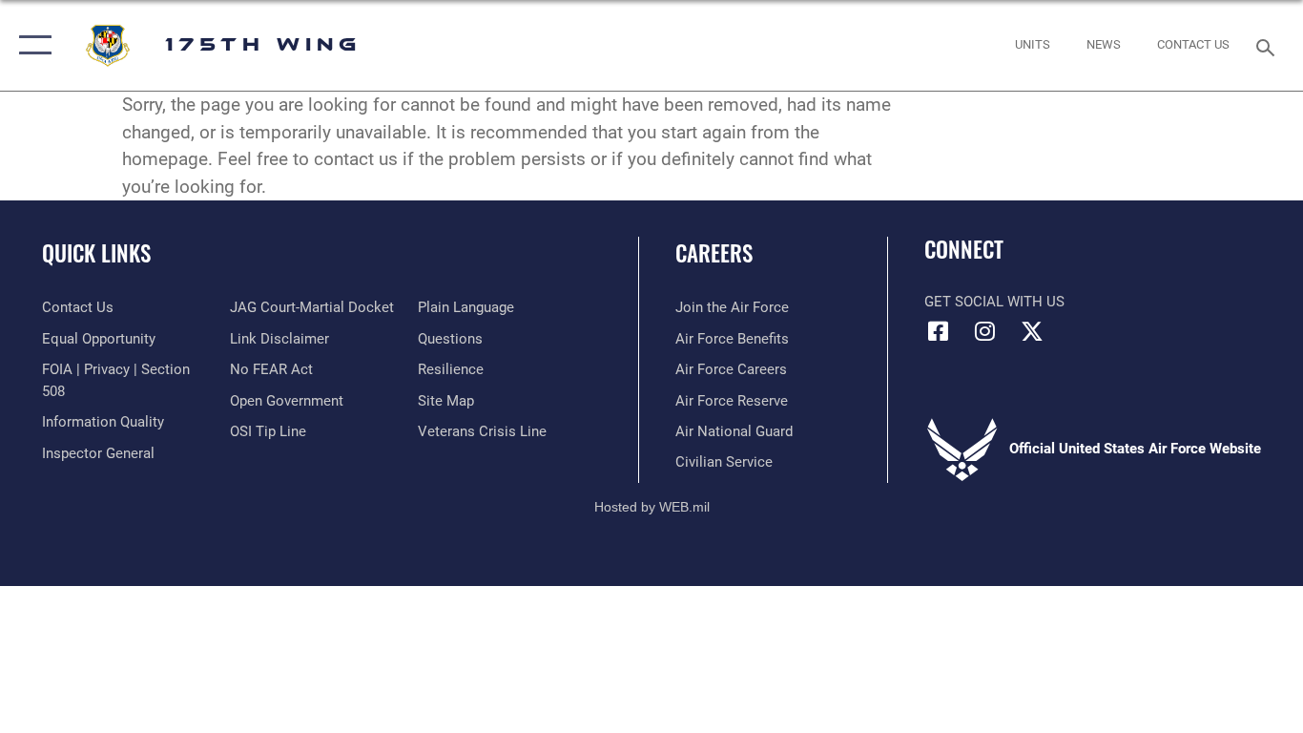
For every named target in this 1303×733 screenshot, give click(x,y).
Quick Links (96, 253)
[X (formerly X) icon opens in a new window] (1032, 331)
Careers (714, 253)
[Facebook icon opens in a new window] (938, 331)
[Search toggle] (1268, 46)
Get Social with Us (994, 301)
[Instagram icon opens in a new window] (985, 331)
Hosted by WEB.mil (652, 506)
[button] (31, 45)
